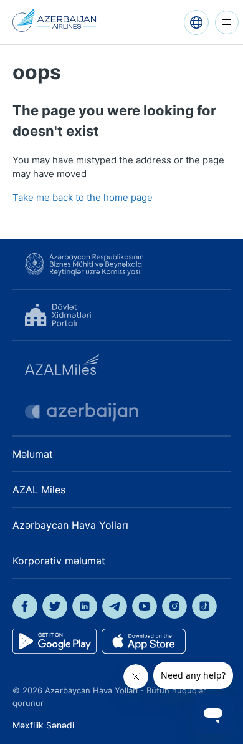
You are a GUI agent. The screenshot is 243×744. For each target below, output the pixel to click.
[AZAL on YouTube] (144, 606)
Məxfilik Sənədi (43, 725)
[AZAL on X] (54, 606)
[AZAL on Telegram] (114, 606)
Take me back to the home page (82, 197)
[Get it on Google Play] (54, 641)
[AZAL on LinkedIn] (84, 606)
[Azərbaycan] (196, 22)
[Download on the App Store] (144, 641)
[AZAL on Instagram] (174, 606)
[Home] (54, 20)
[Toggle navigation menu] (227, 22)
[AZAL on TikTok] (204, 606)
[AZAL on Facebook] (24, 606)
